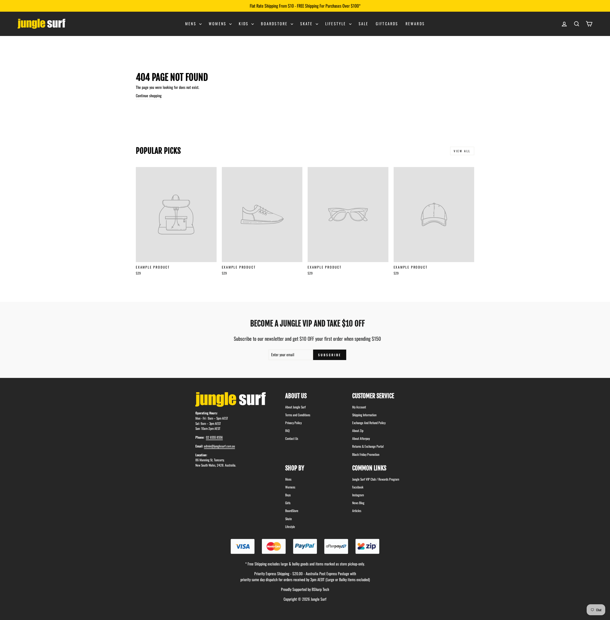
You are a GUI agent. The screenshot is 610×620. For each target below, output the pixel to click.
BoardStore (291, 510)
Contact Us (291, 438)
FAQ (287, 430)
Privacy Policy (293, 422)
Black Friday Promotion (365, 454)
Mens (191, 23)
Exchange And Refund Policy (369, 422)
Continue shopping (149, 95)
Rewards (415, 23)
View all (462, 151)
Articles (356, 510)
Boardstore (275, 23)
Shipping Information (364, 414)
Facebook (357, 487)
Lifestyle (336, 23)
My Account (359, 407)
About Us (296, 396)
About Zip (357, 430)
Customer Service (373, 396)
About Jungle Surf (295, 407)
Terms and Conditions (297, 414)
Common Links (369, 468)
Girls (287, 502)
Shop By (294, 468)
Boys (288, 495)
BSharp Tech (320, 589)
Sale (364, 23)
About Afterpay (361, 438)
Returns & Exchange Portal (368, 446)
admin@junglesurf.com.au (219, 446)
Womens (218, 23)
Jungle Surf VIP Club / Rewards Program (375, 479)
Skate (307, 23)
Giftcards (387, 23)
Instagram (358, 495)
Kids (244, 23)
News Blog (358, 502)
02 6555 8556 (214, 437)
